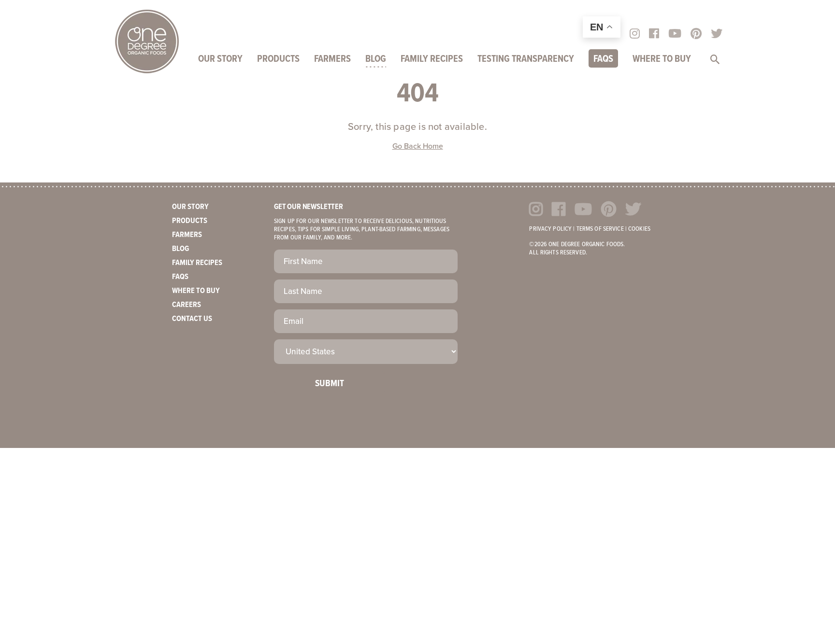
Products (278, 59)
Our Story (220, 59)
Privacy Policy (550, 229)
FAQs (603, 59)
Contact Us (192, 319)
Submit (329, 384)
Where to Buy (662, 59)
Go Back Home (417, 146)
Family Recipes (432, 59)
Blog (375, 59)
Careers (186, 305)
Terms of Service (600, 229)
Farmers (332, 59)
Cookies (639, 229)
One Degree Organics (147, 41)
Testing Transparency (525, 59)
